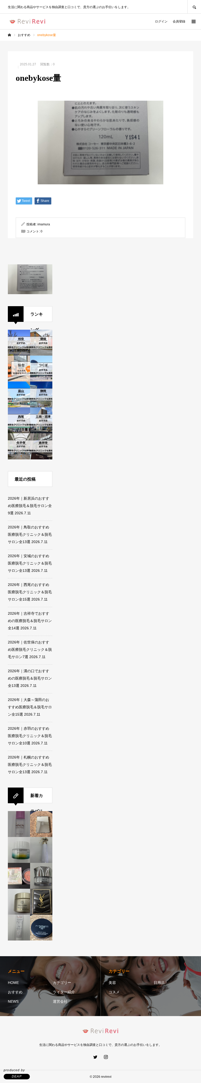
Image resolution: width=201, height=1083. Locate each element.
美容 (112, 983)
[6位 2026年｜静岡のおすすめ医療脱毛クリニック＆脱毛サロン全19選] (41, 394)
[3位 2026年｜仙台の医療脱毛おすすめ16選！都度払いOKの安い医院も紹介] (19, 369)
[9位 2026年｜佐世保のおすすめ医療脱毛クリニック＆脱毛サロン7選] (19, 446)
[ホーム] (9, 35)
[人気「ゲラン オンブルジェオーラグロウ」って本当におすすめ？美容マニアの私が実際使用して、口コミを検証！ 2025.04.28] (41, 824)
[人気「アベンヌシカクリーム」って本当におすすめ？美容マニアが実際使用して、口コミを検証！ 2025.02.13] (19, 928)
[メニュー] (193, 21)
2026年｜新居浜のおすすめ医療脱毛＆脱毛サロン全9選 (30, 505)
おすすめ (15, 992)
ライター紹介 (64, 992)
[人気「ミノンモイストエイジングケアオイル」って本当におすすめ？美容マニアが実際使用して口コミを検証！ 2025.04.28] (19, 824)
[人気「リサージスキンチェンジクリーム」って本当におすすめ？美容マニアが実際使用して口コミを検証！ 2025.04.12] (41, 876)
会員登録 (179, 21)
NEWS (13, 1001)
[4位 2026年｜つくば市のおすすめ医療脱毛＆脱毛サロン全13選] (41, 369)
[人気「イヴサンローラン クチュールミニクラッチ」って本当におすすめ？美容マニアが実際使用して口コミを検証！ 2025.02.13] (41, 902)
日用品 (159, 983)
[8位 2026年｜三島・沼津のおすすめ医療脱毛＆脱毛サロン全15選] (41, 420)
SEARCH (194, 6)
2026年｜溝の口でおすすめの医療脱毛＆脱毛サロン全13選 (30, 678)
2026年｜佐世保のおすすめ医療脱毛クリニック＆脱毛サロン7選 (30, 649)
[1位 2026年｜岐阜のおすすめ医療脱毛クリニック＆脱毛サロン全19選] (19, 343)
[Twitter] (95, 1056)
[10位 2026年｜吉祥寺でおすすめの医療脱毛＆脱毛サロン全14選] (41, 446)
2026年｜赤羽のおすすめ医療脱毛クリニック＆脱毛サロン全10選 (30, 735)
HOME (13, 983)
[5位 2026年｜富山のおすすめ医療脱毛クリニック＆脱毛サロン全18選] (19, 394)
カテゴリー (62, 983)
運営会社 (60, 1001)
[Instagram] (105, 1056)
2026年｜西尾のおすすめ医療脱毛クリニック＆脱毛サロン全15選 (30, 592)
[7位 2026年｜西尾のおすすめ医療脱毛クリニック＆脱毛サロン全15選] (19, 420)
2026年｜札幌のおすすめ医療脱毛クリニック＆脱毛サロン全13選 (30, 764)
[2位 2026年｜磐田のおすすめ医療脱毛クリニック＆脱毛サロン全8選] (41, 343)
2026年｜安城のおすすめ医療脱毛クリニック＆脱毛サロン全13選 (30, 563)
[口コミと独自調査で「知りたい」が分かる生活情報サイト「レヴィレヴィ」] (27, 21)
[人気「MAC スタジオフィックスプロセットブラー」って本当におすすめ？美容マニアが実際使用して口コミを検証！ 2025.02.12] (41, 928)
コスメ (114, 992)
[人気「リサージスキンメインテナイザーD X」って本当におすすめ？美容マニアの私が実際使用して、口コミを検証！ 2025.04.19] (41, 850)
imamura (43, 224)
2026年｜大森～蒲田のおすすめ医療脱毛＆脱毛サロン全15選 (30, 707)
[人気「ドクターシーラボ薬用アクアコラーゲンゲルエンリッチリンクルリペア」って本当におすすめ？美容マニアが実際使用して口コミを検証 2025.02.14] (19, 902)
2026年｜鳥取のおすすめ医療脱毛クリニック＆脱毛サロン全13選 (30, 534)
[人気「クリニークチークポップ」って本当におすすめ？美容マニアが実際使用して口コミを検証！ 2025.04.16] (19, 876)
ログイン (161, 21)
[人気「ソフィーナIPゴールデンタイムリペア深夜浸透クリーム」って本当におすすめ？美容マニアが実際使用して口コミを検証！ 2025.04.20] (19, 850)
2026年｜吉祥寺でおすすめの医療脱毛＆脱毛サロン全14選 (30, 620)
